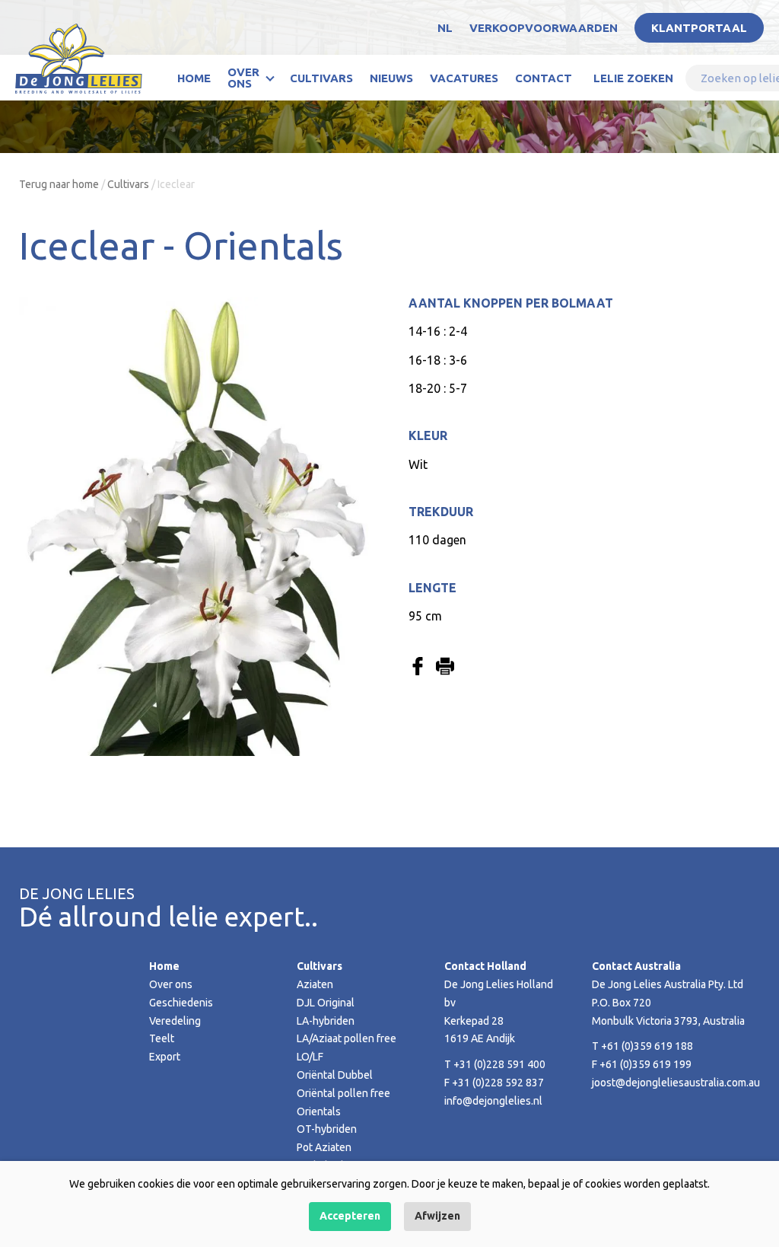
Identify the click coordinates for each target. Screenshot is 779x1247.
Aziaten (315, 984)
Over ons (243, 77)
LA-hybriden (326, 1021)
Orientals (319, 1111)
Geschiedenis (181, 1003)
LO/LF (310, 1057)
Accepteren (350, 1216)
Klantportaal (699, 27)
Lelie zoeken (633, 78)
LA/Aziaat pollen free (346, 1038)
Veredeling (175, 1021)
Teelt (161, 1038)
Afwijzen (437, 1216)
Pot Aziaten (324, 1147)
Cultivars (321, 78)
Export (164, 1057)
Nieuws (391, 78)
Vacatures (464, 78)
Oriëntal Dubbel (335, 1075)
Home (194, 78)
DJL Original (326, 1003)
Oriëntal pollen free (343, 1093)
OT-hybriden (327, 1129)
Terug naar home (59, 184)
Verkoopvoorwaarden (543, 27)
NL (445, 27)
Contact (543, 78)
